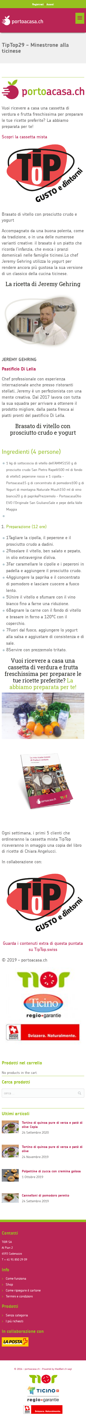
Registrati (38, 4)
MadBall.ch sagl (63, 1368)
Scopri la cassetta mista (24, 136)
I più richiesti (14, 1321)
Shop (9, 1284)
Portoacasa (22, 20)
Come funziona (16, 1278)
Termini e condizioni (19, 1296)
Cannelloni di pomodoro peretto (45, 1195)
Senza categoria (17, 1315)
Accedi (50, 4)
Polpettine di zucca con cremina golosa (51, 1171)
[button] (79, 18)
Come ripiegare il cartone (23, 1290)
